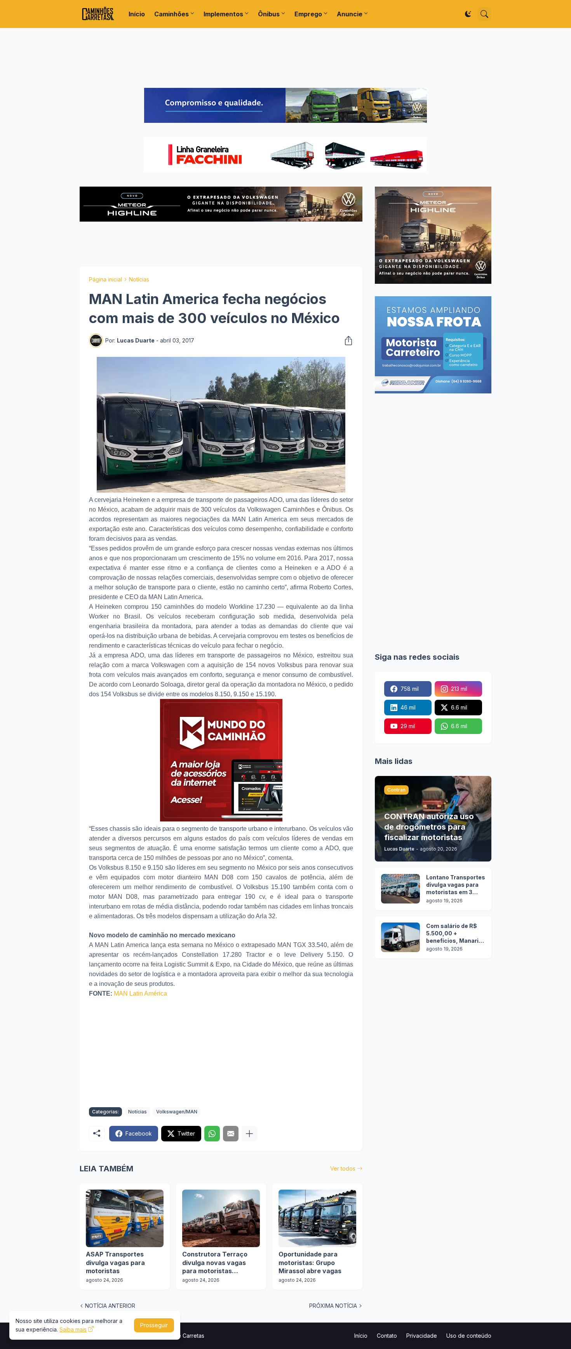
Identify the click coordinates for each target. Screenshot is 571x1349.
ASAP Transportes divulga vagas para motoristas (115, 1262)
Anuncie (349, 14)
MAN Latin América (140, 993)
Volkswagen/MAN (176, 1112)
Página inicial (105, 279)
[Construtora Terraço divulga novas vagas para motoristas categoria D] (221, 1218)
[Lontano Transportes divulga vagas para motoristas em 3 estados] (400, 888)
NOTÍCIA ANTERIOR (110, 1305)
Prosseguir (154, 1325)
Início (137, 14)
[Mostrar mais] (249, 1133)
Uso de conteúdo (468, 1335)
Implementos (223, 14)
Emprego (308, 14)
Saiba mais (73, 1329)
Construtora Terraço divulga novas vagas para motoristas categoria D (214, 1263)
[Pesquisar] (484, 14)
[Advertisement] (285, 57)
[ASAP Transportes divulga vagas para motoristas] (125, 1218)
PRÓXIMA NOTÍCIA (333, 1305)
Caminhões (171, 14)
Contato (387, 1335)
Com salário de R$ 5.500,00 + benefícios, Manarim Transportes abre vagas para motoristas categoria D (455, 934)
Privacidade (421, 1335)
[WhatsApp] (212, 1133)
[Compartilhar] (346, 341)
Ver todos (342, 1168)
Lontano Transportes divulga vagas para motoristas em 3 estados (455, 885)
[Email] (230, 1133)
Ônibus (269, 14)
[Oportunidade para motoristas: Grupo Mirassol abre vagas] (317, 1218)
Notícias (139, 279)
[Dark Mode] (468, 14)
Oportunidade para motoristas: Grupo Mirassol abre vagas (310, 1262)
